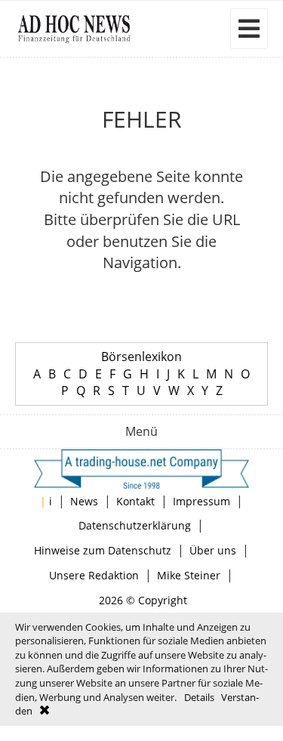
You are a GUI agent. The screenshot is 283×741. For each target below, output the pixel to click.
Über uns (212, 550)
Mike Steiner (188, 575)
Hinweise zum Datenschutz (102, 550)
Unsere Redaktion (94, 575)
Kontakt (135, 501)
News (84, 501)
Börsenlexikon (141, 356)
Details (199, 697)
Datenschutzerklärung (134, 525)
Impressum (201, 501)
